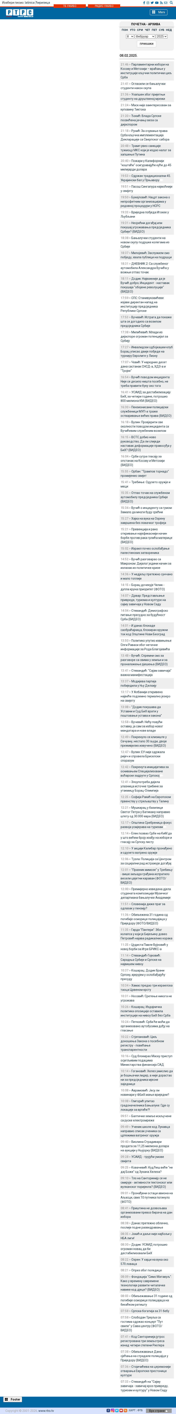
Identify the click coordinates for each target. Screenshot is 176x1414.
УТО (132, 29)
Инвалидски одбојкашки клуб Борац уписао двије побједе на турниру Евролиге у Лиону (147, 351)
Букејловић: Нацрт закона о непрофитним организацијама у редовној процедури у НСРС (145, 202)
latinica (30, 2)
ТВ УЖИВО (69, 5)
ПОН (125, 29)
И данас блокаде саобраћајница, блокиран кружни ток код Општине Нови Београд (144, 630)
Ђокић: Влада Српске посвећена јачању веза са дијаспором (141, 120)
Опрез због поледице (146, 1270)
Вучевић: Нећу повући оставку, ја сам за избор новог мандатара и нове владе (142, 726)
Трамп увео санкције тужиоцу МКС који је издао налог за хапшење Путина (146, 150)
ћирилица (43, 2)
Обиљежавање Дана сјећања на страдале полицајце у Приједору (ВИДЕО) (144, 1356)
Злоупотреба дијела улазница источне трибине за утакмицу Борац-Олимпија (142, 786)
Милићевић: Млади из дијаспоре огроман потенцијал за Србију (144, 336)
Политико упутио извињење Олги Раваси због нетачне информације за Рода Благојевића (146, 645)
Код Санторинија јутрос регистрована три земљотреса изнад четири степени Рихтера (143, 1341)
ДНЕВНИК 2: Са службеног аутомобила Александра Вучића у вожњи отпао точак (145, 268)
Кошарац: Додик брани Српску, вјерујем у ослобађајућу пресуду (143, 975)
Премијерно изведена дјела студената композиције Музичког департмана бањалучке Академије (146, 893)
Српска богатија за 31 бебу (150, 1311)
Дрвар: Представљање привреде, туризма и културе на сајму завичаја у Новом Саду (143, 600)
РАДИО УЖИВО (104, 5)
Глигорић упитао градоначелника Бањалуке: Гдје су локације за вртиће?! (145, 1105)
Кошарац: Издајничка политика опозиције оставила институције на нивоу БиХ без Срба (145, 1011)
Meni (161, 12)
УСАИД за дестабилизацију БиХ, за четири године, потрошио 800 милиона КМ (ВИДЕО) (146, 396)
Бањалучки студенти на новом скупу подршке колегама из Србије (145, 242)
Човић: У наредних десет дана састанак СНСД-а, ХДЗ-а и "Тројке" (144, 366)
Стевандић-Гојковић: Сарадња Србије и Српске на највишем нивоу (141, 960)
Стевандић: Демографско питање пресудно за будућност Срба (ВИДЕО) (144, 615)
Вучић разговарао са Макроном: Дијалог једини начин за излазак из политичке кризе (146, 563)
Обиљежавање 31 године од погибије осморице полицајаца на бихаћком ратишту (146, 1300)
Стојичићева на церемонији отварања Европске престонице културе (146, 1371)
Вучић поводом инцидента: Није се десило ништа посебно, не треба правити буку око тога (145, 381)
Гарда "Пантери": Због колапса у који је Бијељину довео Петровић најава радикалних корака (146, 934)
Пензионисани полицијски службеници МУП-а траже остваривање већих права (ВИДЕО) (146, 411)
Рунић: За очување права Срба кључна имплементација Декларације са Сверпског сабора (145, 135)
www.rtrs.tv (46, 1411)
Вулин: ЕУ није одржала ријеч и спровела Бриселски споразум (143, 756)
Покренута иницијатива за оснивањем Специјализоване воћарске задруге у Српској (145, 771)
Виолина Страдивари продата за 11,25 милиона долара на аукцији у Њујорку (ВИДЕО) (145, 1146)
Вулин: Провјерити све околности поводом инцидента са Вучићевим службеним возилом (145, 426)
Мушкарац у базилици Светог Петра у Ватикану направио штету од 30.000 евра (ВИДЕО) (145, 812)
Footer (15, 1399)
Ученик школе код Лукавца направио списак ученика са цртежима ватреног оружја (145, 1131)
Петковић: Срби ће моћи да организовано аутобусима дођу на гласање (145, 1026)
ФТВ (140, 1410)
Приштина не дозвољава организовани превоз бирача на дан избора (146, 1212)
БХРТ (132, 1410)
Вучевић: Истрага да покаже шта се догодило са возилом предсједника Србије (146, 321)
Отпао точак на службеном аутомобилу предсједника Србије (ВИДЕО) (145, 497)
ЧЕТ (147, 29)
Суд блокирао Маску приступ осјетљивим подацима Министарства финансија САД (146, 1060)
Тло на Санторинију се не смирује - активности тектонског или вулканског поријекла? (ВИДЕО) (146, 1182)
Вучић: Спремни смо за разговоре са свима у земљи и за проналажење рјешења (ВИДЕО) (144, 660)
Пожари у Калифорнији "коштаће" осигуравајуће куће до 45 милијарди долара (146, 165)
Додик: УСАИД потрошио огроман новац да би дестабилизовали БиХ (144, 1249)
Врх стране (157, 1411)
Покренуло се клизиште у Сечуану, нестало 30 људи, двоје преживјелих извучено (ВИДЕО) (144, 741)
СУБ (161, 29)
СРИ (140, 29)
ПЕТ (154, 29)
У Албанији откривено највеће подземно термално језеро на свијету (145, 696)
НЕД (169, 29)
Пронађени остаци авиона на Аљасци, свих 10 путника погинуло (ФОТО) (147, 1197)
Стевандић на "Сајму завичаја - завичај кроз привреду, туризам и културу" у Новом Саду (144, 1386)
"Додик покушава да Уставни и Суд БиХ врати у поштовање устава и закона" (141, 711)
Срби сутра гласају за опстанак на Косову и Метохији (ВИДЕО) (143, 461)
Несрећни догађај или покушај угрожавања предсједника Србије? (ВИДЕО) (146, 227)
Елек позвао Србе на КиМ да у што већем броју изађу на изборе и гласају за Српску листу (146, 838)
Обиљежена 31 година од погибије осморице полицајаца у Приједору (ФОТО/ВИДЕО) (144, 919)
